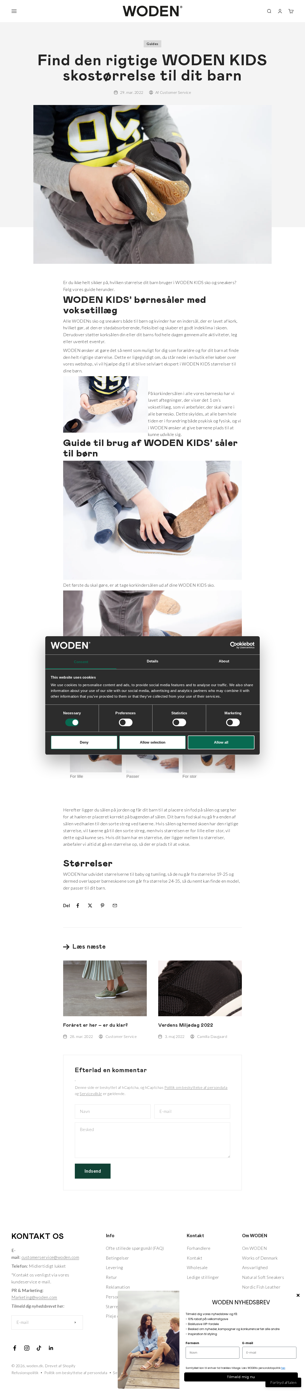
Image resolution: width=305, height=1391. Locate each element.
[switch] (125, 722)
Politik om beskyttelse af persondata (196, 1087)
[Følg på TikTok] (39, 1348)
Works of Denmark (260, 1258)
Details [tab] (152, 661)
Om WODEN (254, 1248)
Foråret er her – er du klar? (95, 1025)
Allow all (221, 742)
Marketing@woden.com (34, 1297)
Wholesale (197, 1267)
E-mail (247, 1343)
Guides (152, 44)
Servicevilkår (91, 1093)
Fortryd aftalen (283, 1382)
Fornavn (192, 1343)
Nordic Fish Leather (261, 1287)
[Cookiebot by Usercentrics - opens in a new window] (233, 645)
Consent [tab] (81, 662)
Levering (114, 1267)
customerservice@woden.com (50, 1257)
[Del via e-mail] (115, 905)
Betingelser (117, 1258)
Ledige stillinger (203, 1277)
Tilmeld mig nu (241, 1377)
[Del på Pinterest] (102, 905)
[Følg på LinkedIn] (51, 1348)
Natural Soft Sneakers (263, 1277)
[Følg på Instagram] (27, 1348)
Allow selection (152, 742)
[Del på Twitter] (90, 905)
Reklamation (118, 1287)
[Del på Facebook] (77, 905)
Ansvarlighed (255, 1267)
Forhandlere (199, 1248)
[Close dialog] (298, 1295)
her (283, 1368)
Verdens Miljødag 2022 (185, 1025)
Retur (111, 1277)
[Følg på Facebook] (14, 1348)
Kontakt (194, 1258)
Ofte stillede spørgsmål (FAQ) (135, 1248)
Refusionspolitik (25, 1372)
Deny (84, 742)
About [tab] (224, 661)
